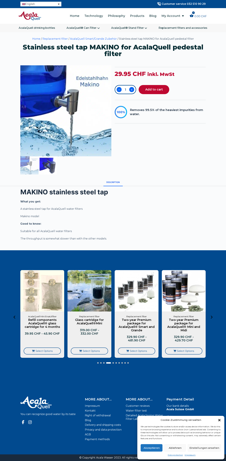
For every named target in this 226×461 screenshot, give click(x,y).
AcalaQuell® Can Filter (81, 27)
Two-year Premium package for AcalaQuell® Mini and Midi (168, 325)
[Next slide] (211, 317)
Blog (153, 16)
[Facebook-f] (23, 422)
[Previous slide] (14, 317)
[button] (219, 420)
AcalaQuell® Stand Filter (127, 27)
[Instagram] (30, 422)
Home (74, 16)
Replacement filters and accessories (182, 27)
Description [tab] (113, 182)
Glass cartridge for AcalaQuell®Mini (73, 321)
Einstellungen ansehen (204, 447)
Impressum (190, 455)
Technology (93, 16)
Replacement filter (55, 38)
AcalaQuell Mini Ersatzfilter (26, 316)
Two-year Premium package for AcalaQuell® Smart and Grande (121, 325)
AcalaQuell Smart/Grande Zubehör (93, 38)
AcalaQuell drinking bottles (37, 27)
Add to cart (154, 89)
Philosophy (116, 16)
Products (137, 16)
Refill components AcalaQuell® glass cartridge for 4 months (26, 323)
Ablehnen (175, 447)
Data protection (175, 455)
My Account (170, 16)
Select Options (28, 351)
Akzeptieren (152, 447)
